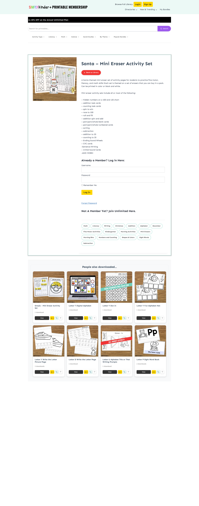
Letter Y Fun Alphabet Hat (148, 306)
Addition (131, 226)
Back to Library (92, 72)
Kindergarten (110, 232)
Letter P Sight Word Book (148, 359)
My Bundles (165, 9)
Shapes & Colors (128, 237)
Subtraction (88, 243)
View (42, 318)
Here (132, 211)
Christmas (119, 226)
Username (86, 165)
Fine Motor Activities (91, 232)
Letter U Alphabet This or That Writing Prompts (116, 360)
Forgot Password (89, 203)
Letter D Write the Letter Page (82, 359)
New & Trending (147, 9)
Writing (107, 226)
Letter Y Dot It (109, 306)
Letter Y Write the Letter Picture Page (46, 360)
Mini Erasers (145, 232)
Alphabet (144, 226)
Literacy (96, 226)
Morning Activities (128, 232)
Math (85, 226)
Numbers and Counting (108, 237)
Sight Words (144, 237)
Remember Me (90, 185)
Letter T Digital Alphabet (80, 306)
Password (85, 175)
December (157, 226)
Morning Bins (88, 237)
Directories (130, 9)
